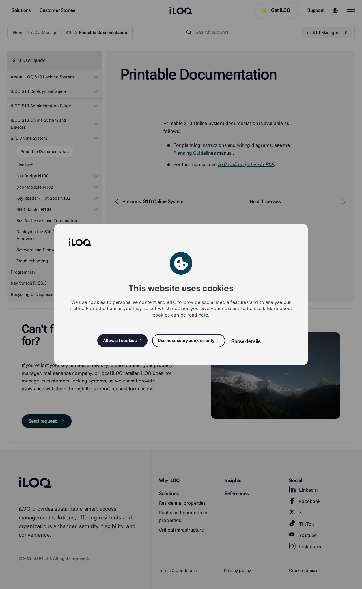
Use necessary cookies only (186, 340)
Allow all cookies (120, 340)
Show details (246, 341)
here (203, 315)
